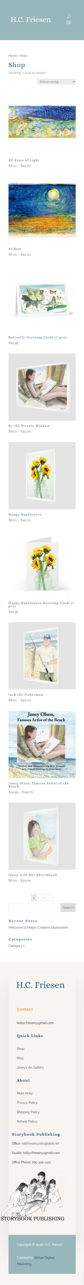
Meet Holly (25, 1093)
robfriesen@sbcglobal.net (40, 1143)
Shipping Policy (28, 1112)
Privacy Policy (27, 1102)
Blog (20, 1058)
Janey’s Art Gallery (30, 1067)
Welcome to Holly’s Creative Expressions (38, 927)
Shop (20, 1048)
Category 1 (16, 946)
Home (13, 55)
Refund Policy (27, 1121)
